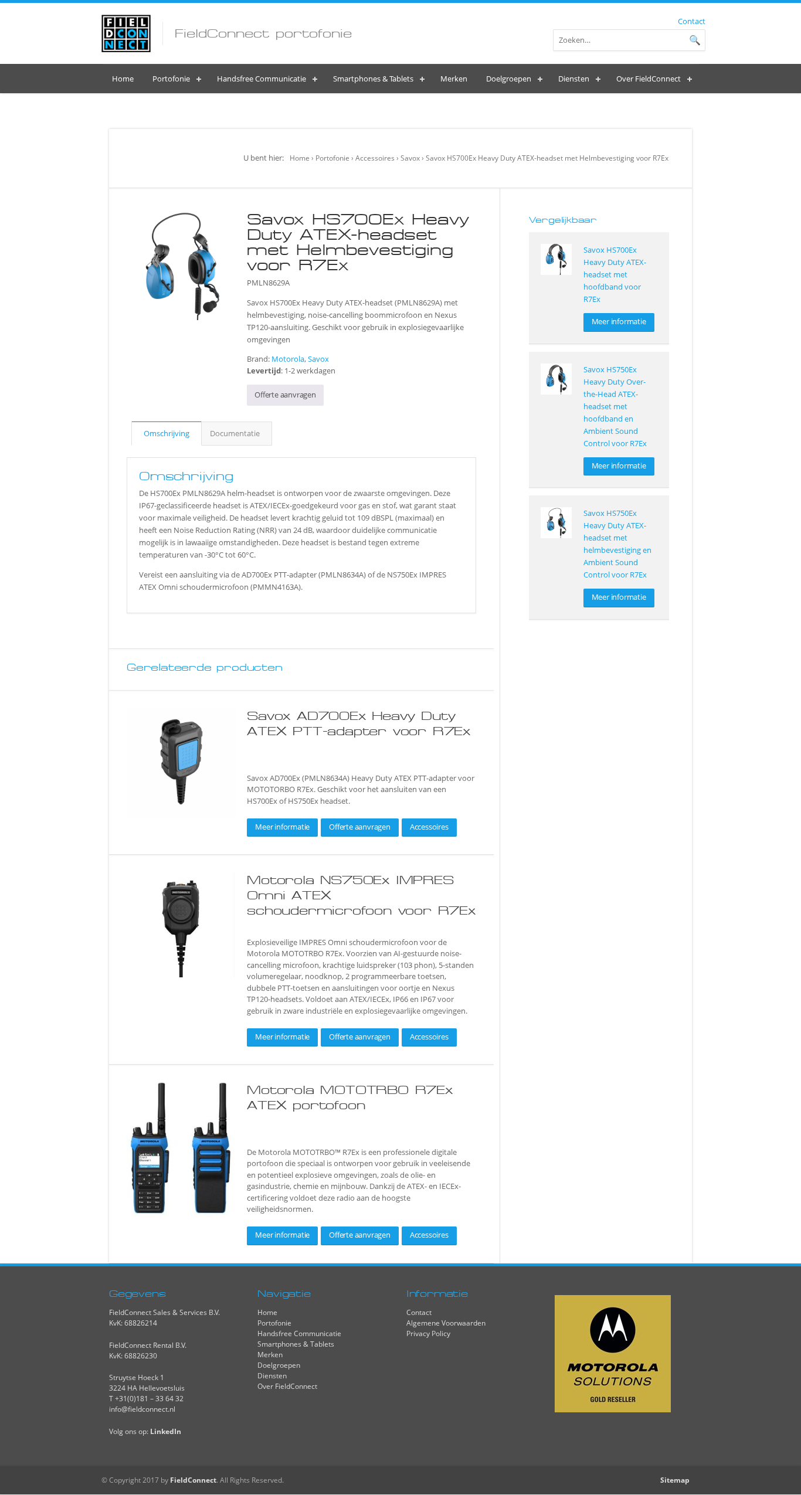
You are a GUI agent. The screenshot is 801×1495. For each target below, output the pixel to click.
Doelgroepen (278, 1365)
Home (300, 158)
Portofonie (332, 158)
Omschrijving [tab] (166, 433)
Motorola (287, 359)
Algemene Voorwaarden (446, 1323)
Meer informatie (282, 826)
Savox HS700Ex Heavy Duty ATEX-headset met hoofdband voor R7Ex (614, 274)
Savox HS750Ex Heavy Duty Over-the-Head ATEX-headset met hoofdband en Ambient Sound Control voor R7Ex (615, 406)
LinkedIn (165, 1431)
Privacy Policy (428, 1333)
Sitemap (675, 1480)
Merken (270, 1355)
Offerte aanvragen (285, 394)
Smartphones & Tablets (295, 1344)
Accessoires (375, 158)
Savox (410, 158)
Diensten (272, 1376)
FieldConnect (193, 1480)
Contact (691, 21)
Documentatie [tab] (235, 433)
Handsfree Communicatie (299, 1333)
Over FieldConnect (287, 1386)
